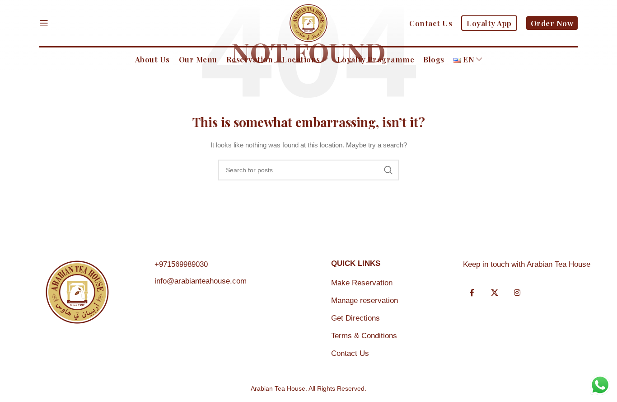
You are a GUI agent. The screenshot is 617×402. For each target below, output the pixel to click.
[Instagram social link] (517, 293)
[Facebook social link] (472, 293)
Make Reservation (362, 283)
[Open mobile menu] (44, 23)
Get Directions (355, 318)
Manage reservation (364, 300)
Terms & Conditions (364, 335)
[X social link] (495, 293)
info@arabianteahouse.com (200, 281)
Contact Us (350, 353)
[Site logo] (308, 22)
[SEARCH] (388, 170)
